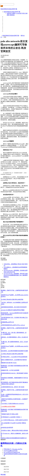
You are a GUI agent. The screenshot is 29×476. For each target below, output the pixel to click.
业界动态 (9, 13)
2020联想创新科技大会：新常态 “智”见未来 (12, 387)
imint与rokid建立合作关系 (10, 450)
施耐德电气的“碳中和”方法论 (9, 362)
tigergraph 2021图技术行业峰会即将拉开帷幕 (12, 310)
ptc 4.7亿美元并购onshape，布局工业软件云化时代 (14, 420)
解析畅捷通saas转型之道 (7, 322)
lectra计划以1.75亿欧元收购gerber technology (12, 403)
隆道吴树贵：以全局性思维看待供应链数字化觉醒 (14, 350)
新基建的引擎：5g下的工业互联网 (10, 370)
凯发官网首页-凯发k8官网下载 (9, 9)
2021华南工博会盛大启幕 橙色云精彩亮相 (12, 299)
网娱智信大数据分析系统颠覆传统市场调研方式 (14, 438)
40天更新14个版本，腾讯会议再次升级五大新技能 (14, 430)
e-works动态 (18, 13)
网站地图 (3, 474)
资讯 (23, 13)
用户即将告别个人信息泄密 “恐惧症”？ (11, 417)
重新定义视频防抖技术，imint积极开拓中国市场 (14, 359)
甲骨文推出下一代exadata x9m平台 (13, 449)
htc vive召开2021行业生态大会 (12, 452)
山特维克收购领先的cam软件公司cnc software (13, 325)
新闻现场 (12, 15)
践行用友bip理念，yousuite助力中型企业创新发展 (14, 356)
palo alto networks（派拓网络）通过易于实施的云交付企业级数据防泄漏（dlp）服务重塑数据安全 (16, 275)
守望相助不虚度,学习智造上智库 (9, 414)
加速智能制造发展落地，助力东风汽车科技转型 (14, 307)
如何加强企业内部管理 (7, 427)
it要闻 (13, 13)
